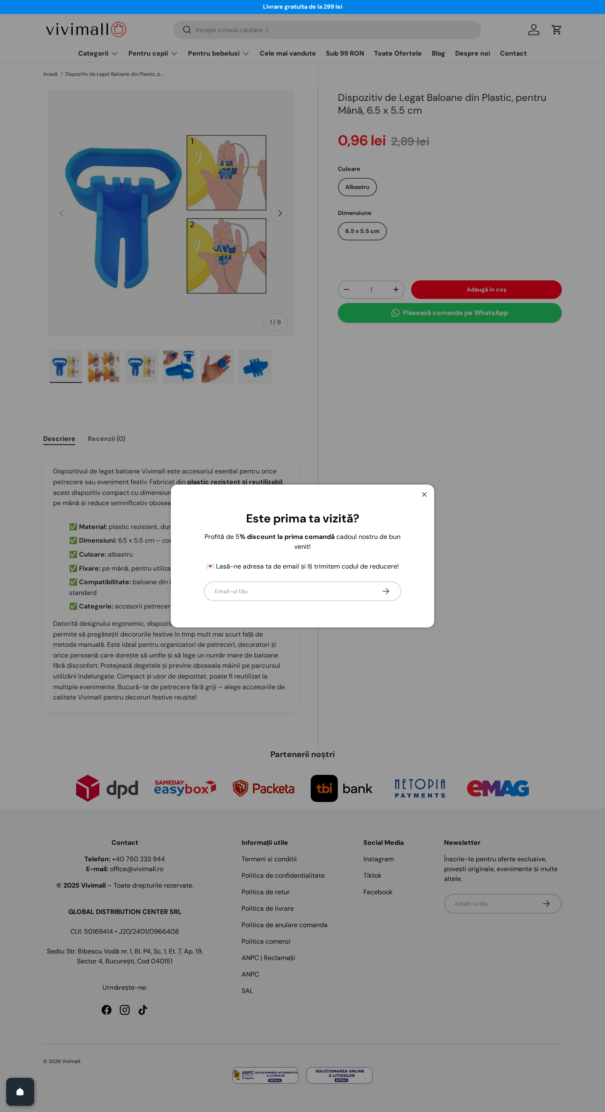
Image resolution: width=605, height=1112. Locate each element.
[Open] (20, 1092)
